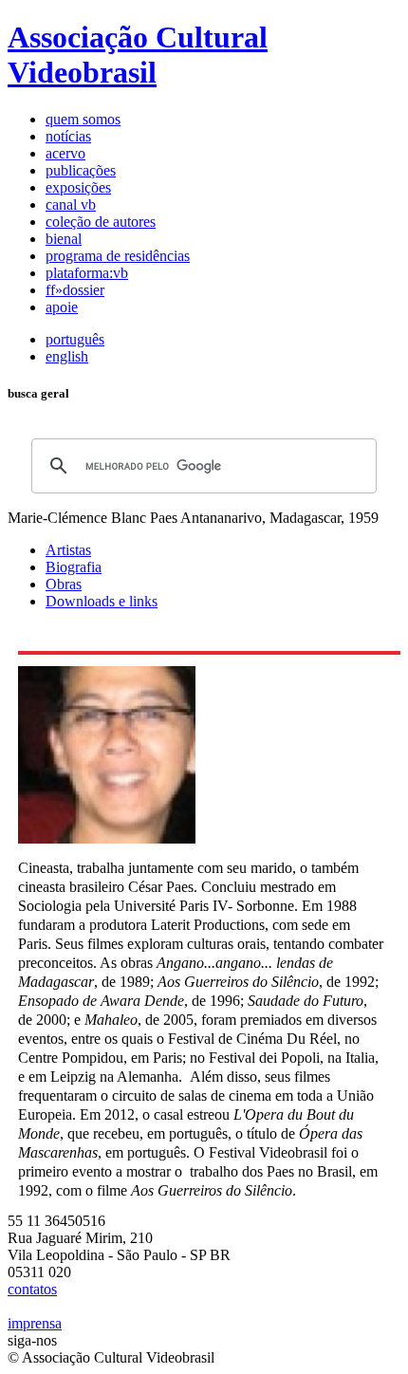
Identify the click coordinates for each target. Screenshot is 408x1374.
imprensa (35, 1323)
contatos (32, 1289)
